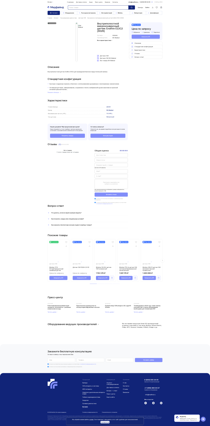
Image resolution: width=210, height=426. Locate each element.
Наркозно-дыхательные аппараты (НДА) (93, 393)
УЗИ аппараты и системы (90, 386)
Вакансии (107, 2)
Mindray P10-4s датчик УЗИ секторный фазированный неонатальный (128, 268)
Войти (147, 7)
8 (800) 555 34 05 (145, 2)
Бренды (140, 7)
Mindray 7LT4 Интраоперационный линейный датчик (56, 268)
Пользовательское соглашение (109, 412)
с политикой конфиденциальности (104, 203)
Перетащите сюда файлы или (111, 183)
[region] (111, 170)
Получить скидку (67, 135)
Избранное (137, 32)
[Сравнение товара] (66, 246)
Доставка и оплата (81, 2)
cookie (91, 419)
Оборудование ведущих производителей (72, 324)
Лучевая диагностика (89, 403)
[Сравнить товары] (152, 7)
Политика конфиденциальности (90, 412)
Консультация (108, 135)
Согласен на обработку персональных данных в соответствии (111, 203)
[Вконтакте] (161, 403)
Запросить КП (146, 36)
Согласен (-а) (105, 422)
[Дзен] (153, 403)
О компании (70, 2)
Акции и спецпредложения (113, 383)
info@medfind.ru (133, 2)
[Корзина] (161, 7)
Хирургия (85, 400)
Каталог (85, 407)
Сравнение (146, 32)
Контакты (115, 2)
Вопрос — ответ (112, 391)
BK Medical (115, 38)
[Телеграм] (145, 403)
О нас (124, 383)
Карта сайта (111, 397)
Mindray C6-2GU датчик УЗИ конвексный (103, 268)
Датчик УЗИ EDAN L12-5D (81, 267)
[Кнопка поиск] (131, 7)
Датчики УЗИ (53, 263)
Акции (90, 2)
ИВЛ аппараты (87, 389)
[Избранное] (156, 7)
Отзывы (125, 389)
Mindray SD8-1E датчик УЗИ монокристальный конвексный (152, 268)
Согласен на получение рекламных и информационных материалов (65, 366)
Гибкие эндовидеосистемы (91, 397)
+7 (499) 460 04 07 (152, 388)
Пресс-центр (98, 2)
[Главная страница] (56, 7)
